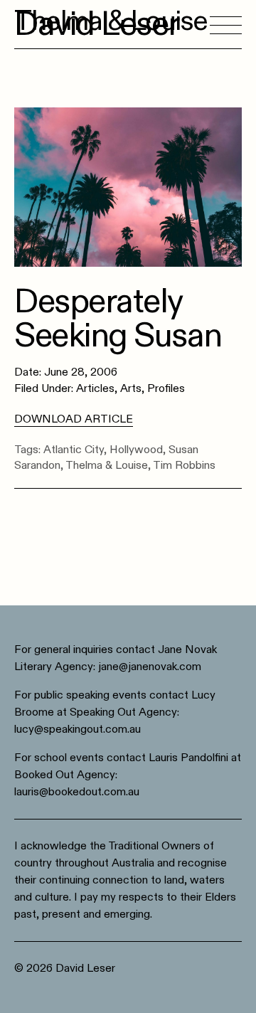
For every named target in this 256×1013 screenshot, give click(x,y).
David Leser (96, 24)
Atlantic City (73, 449)
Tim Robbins (184, 465)
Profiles (166, 388)
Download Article (73, 419)
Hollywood (136, 449)
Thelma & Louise (106, 465)
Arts (131, 388)
